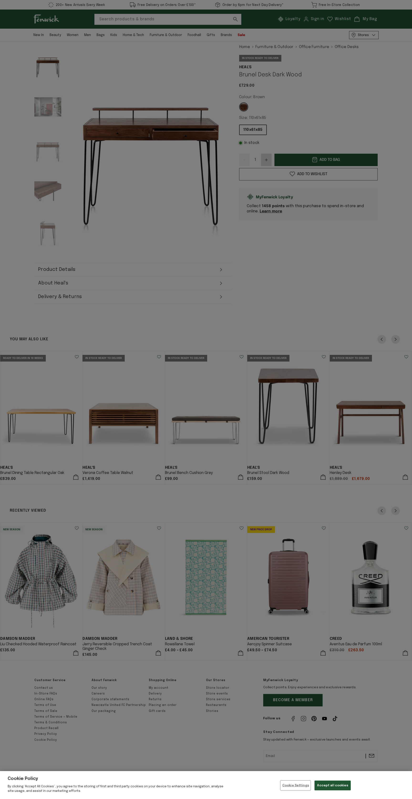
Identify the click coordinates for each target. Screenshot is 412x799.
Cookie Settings (295, 785)
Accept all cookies (332, 785)
